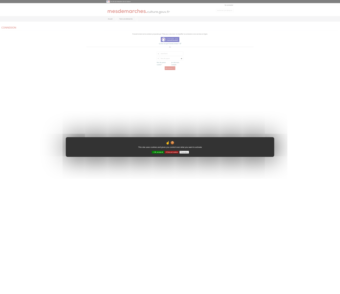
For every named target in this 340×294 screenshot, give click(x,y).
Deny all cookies (172, 152)
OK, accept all (158, 152)
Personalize (184, 152)
